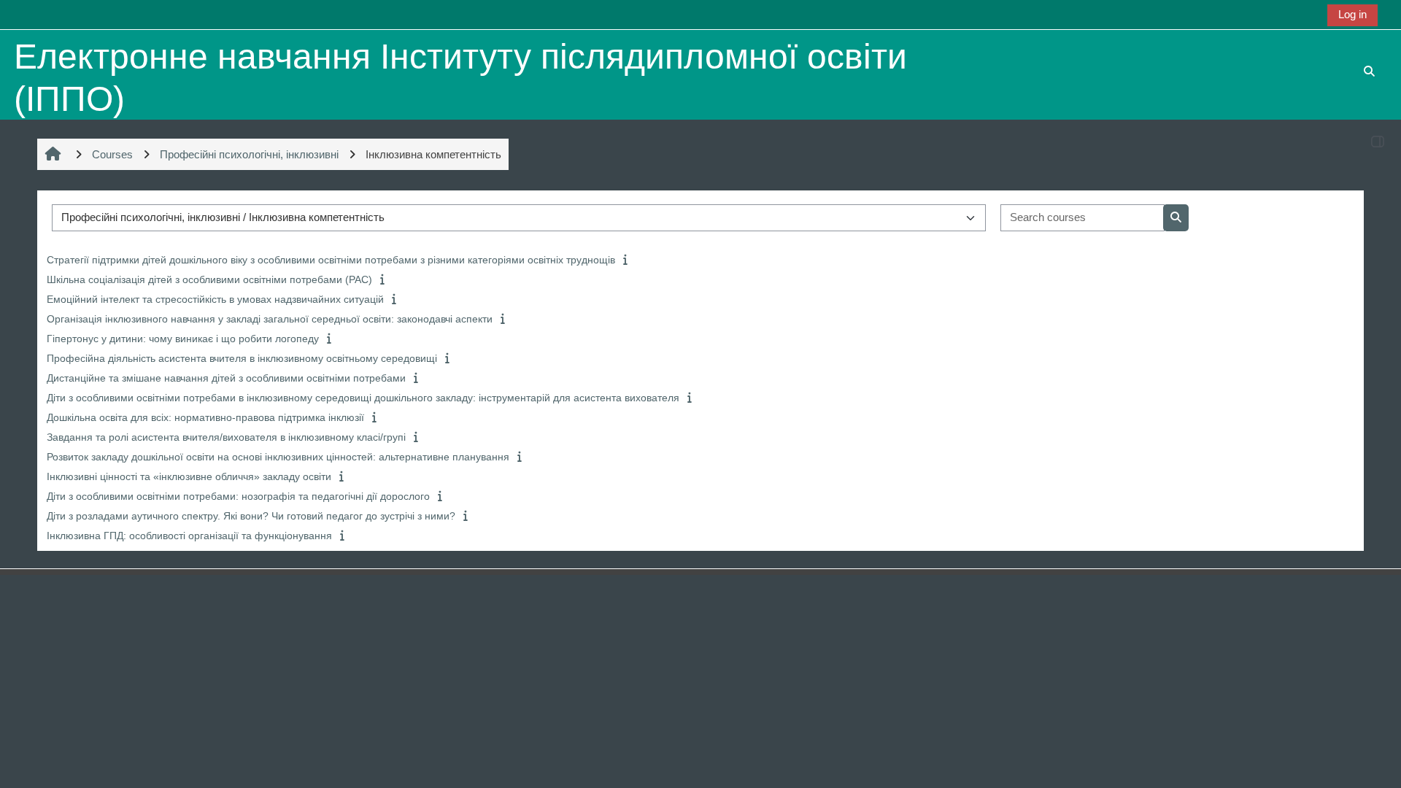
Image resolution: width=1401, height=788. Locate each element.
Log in (1352, 14)
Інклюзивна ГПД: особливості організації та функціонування (189, 535)
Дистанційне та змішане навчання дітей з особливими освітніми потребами (226, 378)
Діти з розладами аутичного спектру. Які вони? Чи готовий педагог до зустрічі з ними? (251, 516)
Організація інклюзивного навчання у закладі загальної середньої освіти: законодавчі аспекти (270, 319)
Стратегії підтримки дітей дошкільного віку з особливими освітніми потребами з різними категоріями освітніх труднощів (331, 260)
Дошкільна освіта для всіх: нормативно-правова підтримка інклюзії (205, 417)
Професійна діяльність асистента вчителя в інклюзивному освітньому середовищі (242, 358)
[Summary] (627, 259)
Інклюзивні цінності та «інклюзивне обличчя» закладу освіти (189, 476)
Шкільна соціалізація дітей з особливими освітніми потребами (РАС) (209, 279)
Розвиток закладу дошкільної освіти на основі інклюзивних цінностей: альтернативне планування (278, 457)
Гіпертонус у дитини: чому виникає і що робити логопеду (183, 338)
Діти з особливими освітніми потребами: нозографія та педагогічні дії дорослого (238, 496)
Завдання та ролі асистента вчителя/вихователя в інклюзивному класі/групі (226, 437)
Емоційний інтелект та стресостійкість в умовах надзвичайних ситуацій (215, 299)
